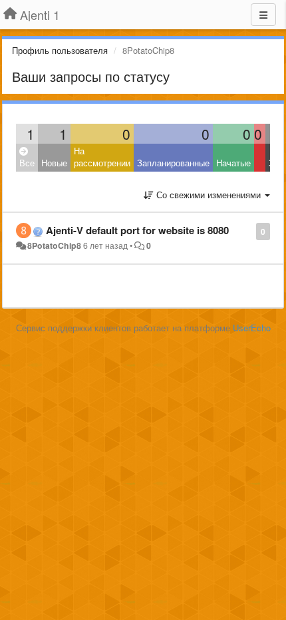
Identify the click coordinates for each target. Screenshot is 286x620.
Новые (54, 162)
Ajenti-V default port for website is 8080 (137, 230)
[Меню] (263, 14)
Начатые (233, 162)
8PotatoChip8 (54, 245)
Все (27, 162)
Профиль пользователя (60, 50)
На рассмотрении (102, 157)
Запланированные (173, 162)
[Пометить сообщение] (249, 230)
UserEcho (252, 327)
